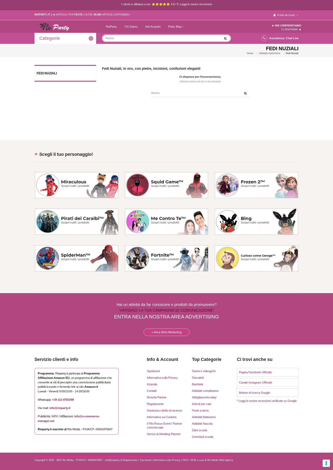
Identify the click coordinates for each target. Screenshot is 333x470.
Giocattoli (198, 377)
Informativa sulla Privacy (162, 377)
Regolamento (155, 404)
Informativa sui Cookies (162, 417)
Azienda (152, 384)
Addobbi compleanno (205, 390)
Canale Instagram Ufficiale (255, 382)
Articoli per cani (201, 404)
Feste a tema (200, 410)
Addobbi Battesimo (204, 417)
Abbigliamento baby (204, 397)
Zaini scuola (199, 430)
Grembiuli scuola (202, 436)
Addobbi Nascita (202, 423)
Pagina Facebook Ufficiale (255, 372)
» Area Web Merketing (166, 332)
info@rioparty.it (59, 408)
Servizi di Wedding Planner (164, 434)
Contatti (151, 390)
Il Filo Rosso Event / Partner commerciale (164, 425)
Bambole (197, 384)
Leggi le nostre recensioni (196, 4)
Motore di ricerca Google (254, 392)
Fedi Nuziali (47, 73)
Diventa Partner (156, 397)
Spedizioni (153, 371)
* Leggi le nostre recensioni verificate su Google (267, 400)
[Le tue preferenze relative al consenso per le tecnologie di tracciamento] (326, 463)
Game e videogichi (203, 371)
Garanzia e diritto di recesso (164, 410)
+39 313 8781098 (63, 399)
